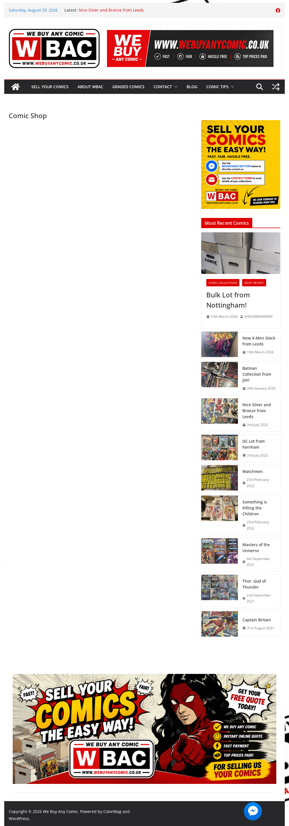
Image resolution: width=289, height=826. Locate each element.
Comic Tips (217, 86)
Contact (163, 86)
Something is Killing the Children (254, 507)
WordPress (19, 818)
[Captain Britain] (219, 624)
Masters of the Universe (256, 547)
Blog (192, 86)
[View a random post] (275, 86)
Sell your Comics (50, 86)
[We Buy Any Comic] (15, 86)
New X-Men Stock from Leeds (258, 341)
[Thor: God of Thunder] (219, 591)
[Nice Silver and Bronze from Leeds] (219, 414)
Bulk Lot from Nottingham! (228, 300)
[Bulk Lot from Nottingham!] (240, 253)
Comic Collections (223, 283)
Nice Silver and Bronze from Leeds (256, 410)
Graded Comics (128, 86)
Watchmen (252, 471)
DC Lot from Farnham (253, 444)
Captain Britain (256, 619)
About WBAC (90, 86)
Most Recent (254, 283)
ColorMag (112, 811)
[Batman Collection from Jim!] (219, 378)
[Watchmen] (219, 478)
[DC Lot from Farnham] (219, 448)
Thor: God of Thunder (254, 584)
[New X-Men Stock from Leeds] (219, 345)
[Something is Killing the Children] (219, 515)
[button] (175, 87)
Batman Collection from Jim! (105, 7)
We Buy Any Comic (60, 811)
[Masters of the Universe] (219, 554)
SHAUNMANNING (258, 316)
